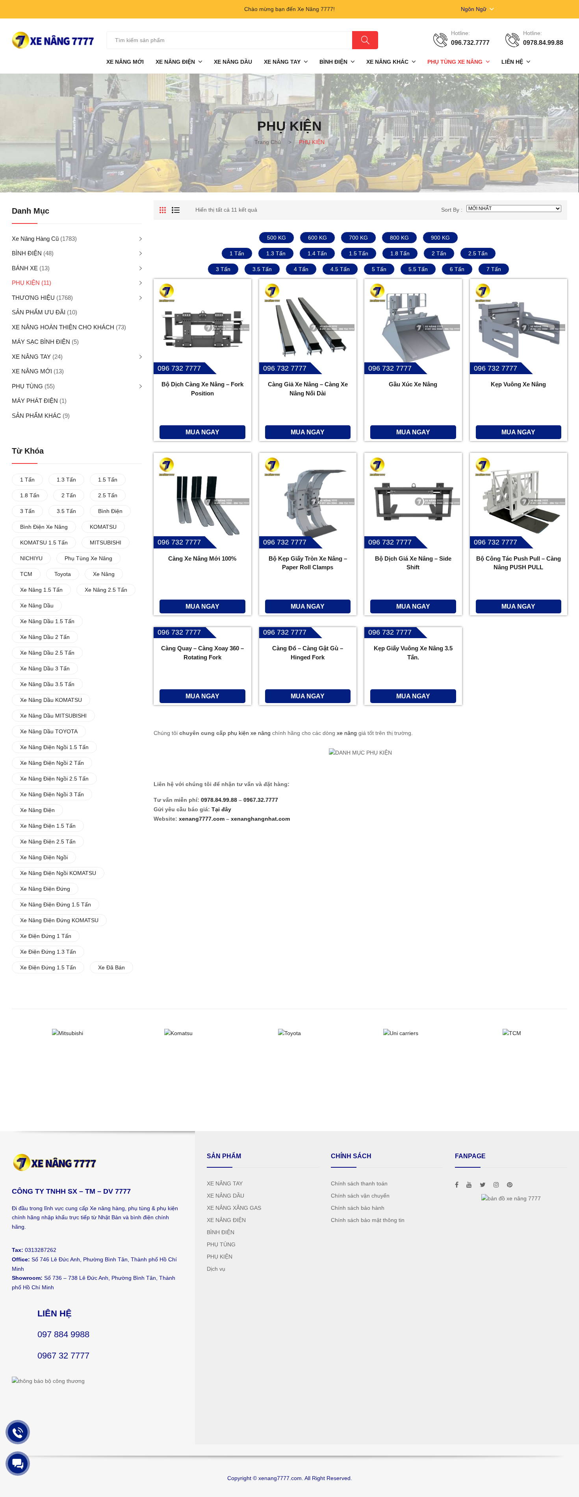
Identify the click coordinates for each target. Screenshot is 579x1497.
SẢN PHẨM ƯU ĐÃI (38, 312)
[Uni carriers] (400, 1033)
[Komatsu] (178, 1033)
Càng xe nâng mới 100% (202, 558)
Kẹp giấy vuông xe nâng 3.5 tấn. (413, 653)
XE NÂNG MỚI (32, 371)
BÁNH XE (25, 268)
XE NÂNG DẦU (225, 1195)
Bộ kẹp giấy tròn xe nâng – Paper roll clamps (308, 563)
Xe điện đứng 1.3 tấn (48, 952)
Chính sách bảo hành (357, 1208)
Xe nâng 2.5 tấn (106, 590)
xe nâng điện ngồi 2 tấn (52, 763)
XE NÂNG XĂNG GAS (234, 1208)
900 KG (440, 237)
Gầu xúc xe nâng (413, 384)
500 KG (276, 237)
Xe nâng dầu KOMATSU (51, 700)
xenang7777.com (202, 819)
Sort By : (451, 210)
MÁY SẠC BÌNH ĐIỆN (41, 341)
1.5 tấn (358, 253)
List (176, 210)
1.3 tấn (276, 253)
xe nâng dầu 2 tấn (45, 637)
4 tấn (301, 269)
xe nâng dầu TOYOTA (49, 731)
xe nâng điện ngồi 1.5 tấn (54, 747)
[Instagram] (496, 1185)
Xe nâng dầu (37, 605)
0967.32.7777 (260, 800)
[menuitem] (125, 62)
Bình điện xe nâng (44, 527)
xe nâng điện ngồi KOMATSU (58, 873)
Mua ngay (202, 432)
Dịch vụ (216, 1269)
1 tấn (237, 253)
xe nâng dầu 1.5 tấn (47, 621)
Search (365, 40)
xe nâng (347, 733)
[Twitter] (483, 1185)
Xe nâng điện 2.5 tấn (48, 841)
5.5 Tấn (418, 269)
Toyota (62, 574)
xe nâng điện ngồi (44, 857)
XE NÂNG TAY (31, 356)
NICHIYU (31, 558)
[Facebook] (456, 1185)
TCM (26, 574)
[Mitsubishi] (67, 1033)
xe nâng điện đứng (45, 889)
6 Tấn (457, 269)
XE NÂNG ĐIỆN (226, 1220)
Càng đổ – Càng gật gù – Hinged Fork (307, 653)
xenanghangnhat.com (260, 819)
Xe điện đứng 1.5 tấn (48, 967)
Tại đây (221, 809)
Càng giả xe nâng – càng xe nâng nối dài (308, 389)
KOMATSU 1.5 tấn (44, 542)
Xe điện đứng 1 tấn (45, 936)
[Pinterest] (509, 1185)
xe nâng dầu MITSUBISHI (53, 716)
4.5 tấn (340, 269)
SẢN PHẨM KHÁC (36, 415)
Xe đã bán (111, 967)
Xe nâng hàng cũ (35, 238)
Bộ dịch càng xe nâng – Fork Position (202, 389)
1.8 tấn (400, 253)
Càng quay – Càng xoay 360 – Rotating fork (202, 653)
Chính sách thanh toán (359, 1183)
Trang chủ (267, 142)
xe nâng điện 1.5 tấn (48, 826)
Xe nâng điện (37, 810)
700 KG (358, 237)
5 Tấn (379, 269)
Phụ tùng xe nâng (88, 558)
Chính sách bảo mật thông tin (368, 1220)
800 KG (399, 237)
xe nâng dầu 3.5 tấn (47, 684)
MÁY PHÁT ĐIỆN (35, 400)
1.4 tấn (317, 253)
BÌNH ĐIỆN (27, 253)
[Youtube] (469, 1185)
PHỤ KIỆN (26, 282)
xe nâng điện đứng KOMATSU (59, 920)
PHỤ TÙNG (27, 386)
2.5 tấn (478, 253)
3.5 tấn (262, 269)
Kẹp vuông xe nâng (518, 384)
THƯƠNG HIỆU (33, 297)
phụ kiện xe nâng (249, 733)
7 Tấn (493, 269)
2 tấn (439, 253)
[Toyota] (289, 1033)
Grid (163, 210)
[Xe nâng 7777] (53, 40)
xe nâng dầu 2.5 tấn (47, 653)
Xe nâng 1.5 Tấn (41, 590)
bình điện (110, 511)
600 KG (317, 237)
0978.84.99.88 (219, 800)
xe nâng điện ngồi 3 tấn (52, 794)
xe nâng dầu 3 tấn (45, 668)
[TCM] (511, 1033)
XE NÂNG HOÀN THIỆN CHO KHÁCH (63, 327)
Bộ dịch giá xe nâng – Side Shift (413, 563)
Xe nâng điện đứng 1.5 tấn (55, 904)
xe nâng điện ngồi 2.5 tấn (54, 778)
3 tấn (223, 269)
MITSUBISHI (105, 542)
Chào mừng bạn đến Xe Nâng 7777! (289, 9)
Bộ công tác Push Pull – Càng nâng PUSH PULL (518, 563)
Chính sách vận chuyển (360, 1195)
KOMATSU (103, 527)
